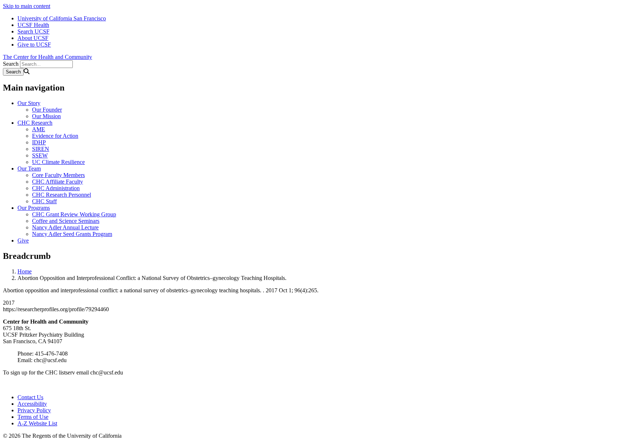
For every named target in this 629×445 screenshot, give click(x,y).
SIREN (40, 149)
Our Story (28, 103)
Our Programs (33, 208)
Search (11, 64)
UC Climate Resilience (58, 162)
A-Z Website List (37, 423)
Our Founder (47, 110)
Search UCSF (33, 31)
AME (38, 129)
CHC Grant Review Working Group (74, 214)
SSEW (40, 155)
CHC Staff (44, 201)
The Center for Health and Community (47, 57)
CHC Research (34, 123)
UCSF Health (33, 25)
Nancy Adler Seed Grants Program (72, 234)
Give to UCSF (34, 44)
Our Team (29, 168)
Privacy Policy (34, 410)
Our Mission (46, 116)
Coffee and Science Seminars (65, 221)
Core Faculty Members (58, 175)
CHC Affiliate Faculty (57, 182)
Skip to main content (26, 6)
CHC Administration (56, 188)
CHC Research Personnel (61, 195)
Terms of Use (32, 417)
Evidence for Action (55, 136)
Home (24, 271)
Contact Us (30, 397)
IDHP (39, 142)
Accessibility (32, 404)
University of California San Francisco (61, 18)
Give (23, 240)
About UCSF (32, 38)
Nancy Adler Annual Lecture (65, 227)
